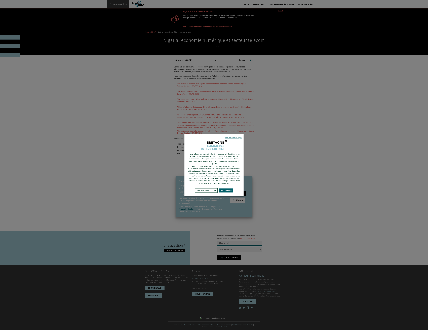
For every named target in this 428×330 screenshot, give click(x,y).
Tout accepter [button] (226, 190)
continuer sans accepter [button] (233, 138)
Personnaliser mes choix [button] (206, 190)
